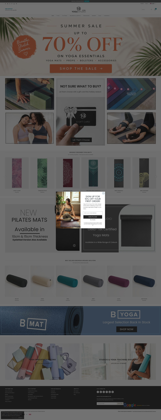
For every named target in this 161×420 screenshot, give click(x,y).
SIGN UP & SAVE (92, 217)
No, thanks (92, 219)
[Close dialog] (103, 193)
